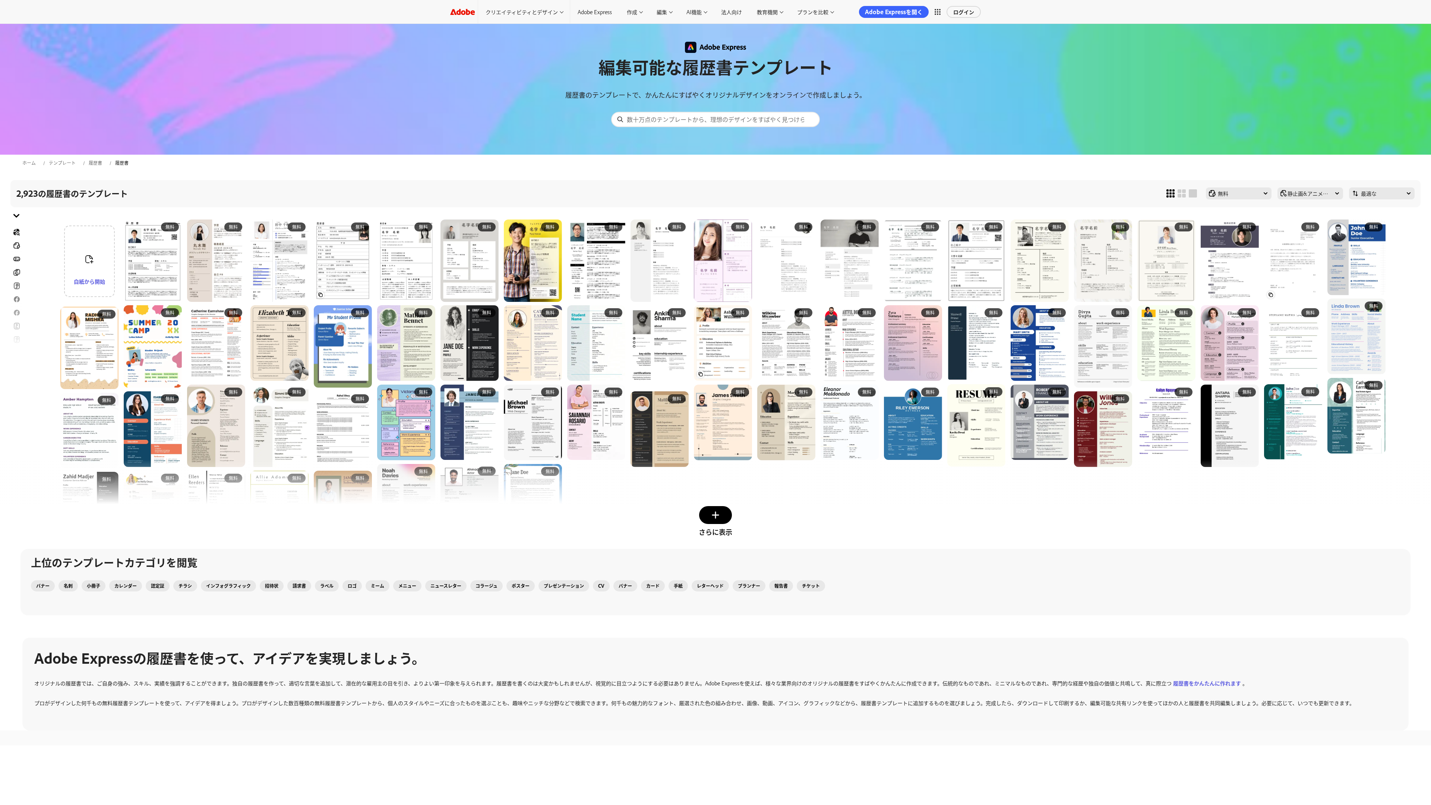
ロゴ (16, 366)
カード (653, 586)
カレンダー (125, 586)
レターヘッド (710, 586)
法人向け (731, 12)
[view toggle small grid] (1170, 193)
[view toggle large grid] (1193, 193)
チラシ (16, 312)
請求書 (299, 586)
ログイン (963, 12)
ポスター (16, 379)
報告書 (781, 586)
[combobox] (715, 119)
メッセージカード (16, 285)
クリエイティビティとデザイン (522, 12)
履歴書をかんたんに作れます (1207, 683)
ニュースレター (445, 586)
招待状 (16, 352)
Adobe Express (595, 12)
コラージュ (486, 586)
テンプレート (62, 163)
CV (601, 586)
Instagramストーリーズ (16, 339)
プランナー (749, 586)
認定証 (157, 586)
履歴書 (95, 163)
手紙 (678, 586)
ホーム (29, 163)
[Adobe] (462, 11)
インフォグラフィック (228, 586)
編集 (662, 12)
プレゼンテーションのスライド (16, 398)
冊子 (16, 272)
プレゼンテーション (564, 586)
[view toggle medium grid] (1182, 193)
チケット (811, 586)
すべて (16, 245)
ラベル (327, 586)
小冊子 (93, 586)
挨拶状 (16, 326)
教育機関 (767, 12)
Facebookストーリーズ (16, 299)
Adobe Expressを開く (894, 11)
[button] (938, 12)
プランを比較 (812, 12)
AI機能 (694, 12)
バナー (16, 259)
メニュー (407, 586)
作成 (632, 12)
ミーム (377, 586)
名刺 (68, 586)
